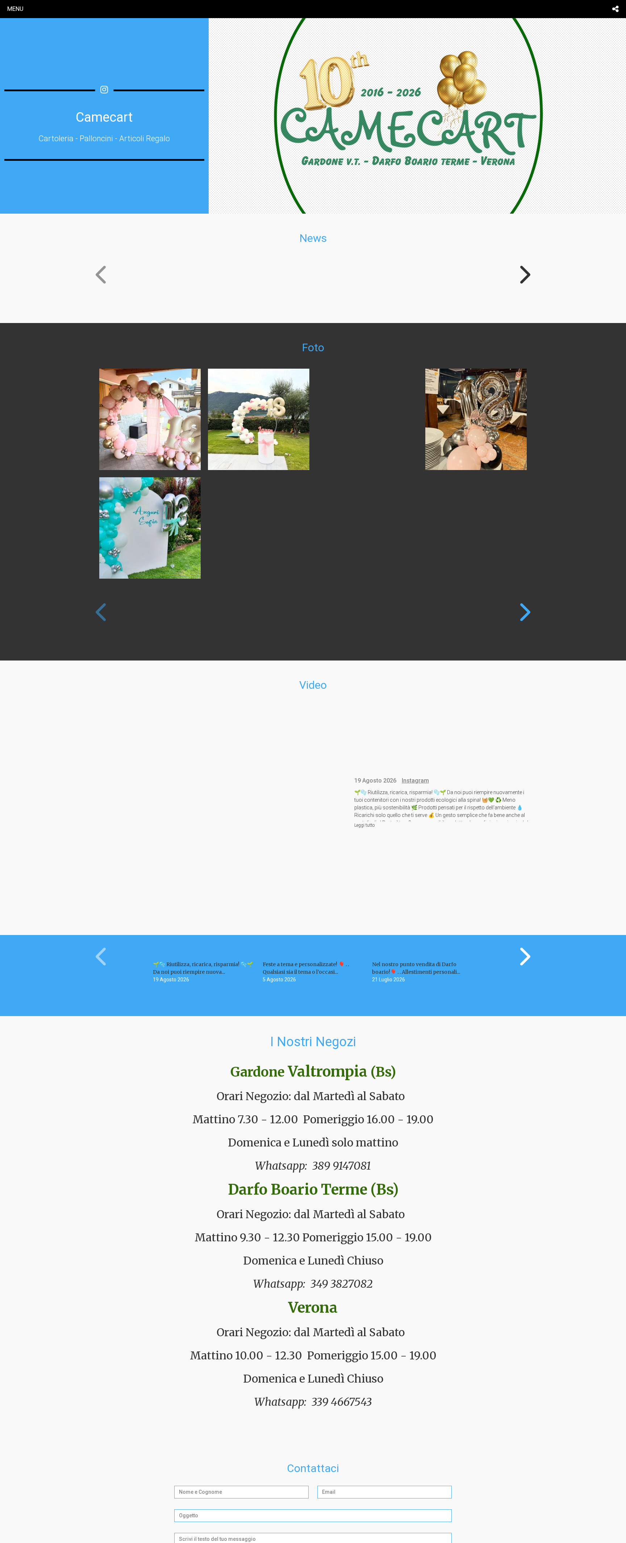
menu (15, 8)
